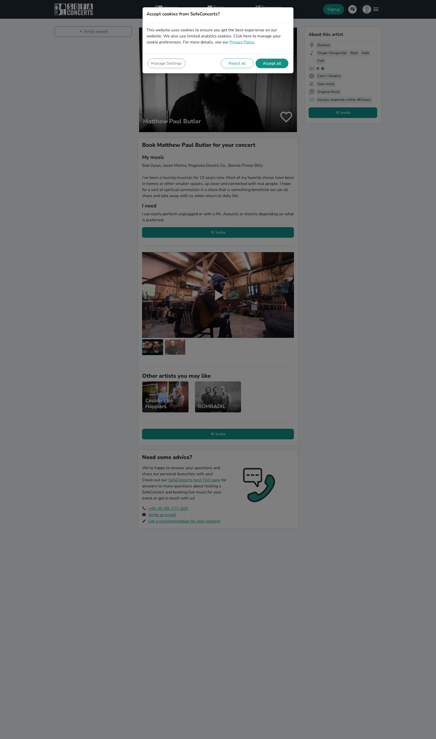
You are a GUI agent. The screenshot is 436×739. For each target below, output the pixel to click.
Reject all (237, 63)
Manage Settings (166, 63)
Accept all (272, 63)
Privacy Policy (242, 42)
